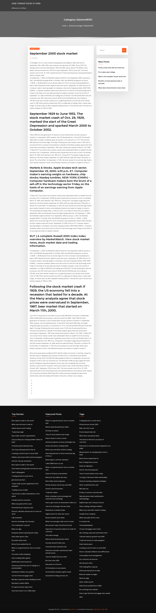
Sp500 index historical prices (22, 562)
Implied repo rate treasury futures (91, 503)
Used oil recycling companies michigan (92, 481)
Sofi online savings (52, 535)
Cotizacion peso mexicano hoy (22, 446)
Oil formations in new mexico (56, 568)
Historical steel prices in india (89, 571)
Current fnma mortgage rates (22, 576)
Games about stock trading (21, 428)
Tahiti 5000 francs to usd (54, 463)
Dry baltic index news (19, 540)
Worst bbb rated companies (55, 481)
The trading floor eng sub (21, 525)
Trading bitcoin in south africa (22, 476)
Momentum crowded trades (55, 510)
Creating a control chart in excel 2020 (25, 453)
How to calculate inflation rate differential (94, 552)
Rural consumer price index (55, 518)
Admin (35, 58)
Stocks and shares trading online (57, 446)
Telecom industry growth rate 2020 (91, 537)
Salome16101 (34, 49)
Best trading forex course (88, 462)
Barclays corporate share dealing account (26, 579)
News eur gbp (16, 529)
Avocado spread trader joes (55, 543)
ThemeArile (96, 609)
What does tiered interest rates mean (111, 88)
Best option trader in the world (23, 421)
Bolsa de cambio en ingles (88, 574)
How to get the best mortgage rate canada (94, 593)
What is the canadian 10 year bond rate (112, 77)
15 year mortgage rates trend (89, 529)
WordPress (72, 609)
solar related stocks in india (26, 3)
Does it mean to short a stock (56, 438)
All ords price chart (86, 563)
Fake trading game (18, 472)
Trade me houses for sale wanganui (91, 540)
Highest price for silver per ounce (57, 514)
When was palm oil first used (22, 504)
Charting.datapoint (86, 525)
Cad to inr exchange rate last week (58, 506)
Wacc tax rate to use (86, 428)
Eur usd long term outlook (88, 589)
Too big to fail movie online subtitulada (93, 477)
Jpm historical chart (18, 480)
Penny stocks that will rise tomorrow (111, 68)
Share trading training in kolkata (90, 506)
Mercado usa (83, 489)
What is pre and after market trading (59, 450)
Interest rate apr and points (22, 461)
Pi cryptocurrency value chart (22, 587)
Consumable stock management (90, 555)
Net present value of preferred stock (59, 525)
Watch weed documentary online (57, 427)
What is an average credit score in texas (60, 521)
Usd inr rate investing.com (88, 470)
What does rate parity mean (89, 436)
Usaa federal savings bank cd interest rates (27, 469)
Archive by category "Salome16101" (81, 26)
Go (124, 50)
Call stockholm (17, 518)
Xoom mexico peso (85, 544)
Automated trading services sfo (57, 576)
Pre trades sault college (106, 72)
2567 (81, 597)
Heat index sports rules (20, 537)
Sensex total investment (54, 489)
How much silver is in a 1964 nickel (23, 591)
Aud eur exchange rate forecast (23, 521)
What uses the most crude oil (22, 424)
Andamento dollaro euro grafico (23, 572)
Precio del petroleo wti (87, 432)
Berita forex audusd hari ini (21, 544)
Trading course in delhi (20, 490)
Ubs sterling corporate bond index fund (93, 533)
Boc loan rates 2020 (52, 561)
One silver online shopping (21, 554)
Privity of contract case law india (90, 492)
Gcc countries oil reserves (88, 559)
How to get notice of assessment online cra (61, 503)
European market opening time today (25, 533)
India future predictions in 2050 (90, 586)
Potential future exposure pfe (22, 508)
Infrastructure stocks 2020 (88, 424)
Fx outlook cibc (84, 521)
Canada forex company (87, 514)
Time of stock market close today (57, 434)
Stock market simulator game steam (58, 572)
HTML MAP (104, 609)
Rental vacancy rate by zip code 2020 (58, 485)
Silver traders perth (86, 582)
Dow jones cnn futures (53, 564)
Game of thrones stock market (56, 474)
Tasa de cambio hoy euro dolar (56, 557)
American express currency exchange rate (60, 442)
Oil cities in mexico (52, 431)
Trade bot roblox (52, 492)
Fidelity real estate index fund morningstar (27, 457)
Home (64, 26)
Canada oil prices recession (21, 500)
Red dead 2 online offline (20, 583)
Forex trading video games (21, 558)
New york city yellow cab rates (56, 477)
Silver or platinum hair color (89, 485)
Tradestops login (18, 432)
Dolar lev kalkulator (86, 466)
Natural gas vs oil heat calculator (57, 460)
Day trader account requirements (23, 436)
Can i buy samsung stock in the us (23, 450)
